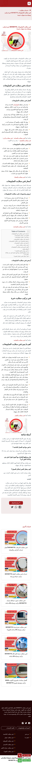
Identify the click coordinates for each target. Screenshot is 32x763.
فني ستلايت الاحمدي (8, 744)
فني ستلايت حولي (9, 737)
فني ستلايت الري (8, 138)
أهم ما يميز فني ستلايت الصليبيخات (19, 247)
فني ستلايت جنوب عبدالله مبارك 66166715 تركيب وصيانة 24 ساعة (16, 602)
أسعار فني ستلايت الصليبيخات (21, 239)
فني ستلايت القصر (20, 415)
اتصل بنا (27, 737)
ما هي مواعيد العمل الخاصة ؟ (22, 251)
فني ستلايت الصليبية (19, 340)
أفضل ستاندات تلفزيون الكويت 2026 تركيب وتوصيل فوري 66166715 (16, 681)
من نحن (27, 734)
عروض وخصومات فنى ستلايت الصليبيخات (19, 241)
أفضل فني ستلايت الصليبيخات (21, 235)
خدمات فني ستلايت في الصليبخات (20, 233)
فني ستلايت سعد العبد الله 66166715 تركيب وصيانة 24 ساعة (16, 655)
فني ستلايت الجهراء (8, 751)
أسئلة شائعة (25, 249)
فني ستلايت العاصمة (25, 140)
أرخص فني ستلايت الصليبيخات (21, 243)
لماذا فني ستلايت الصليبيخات (22, 237)
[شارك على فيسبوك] (20, 507)
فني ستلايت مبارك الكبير (7, 748)
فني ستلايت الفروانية (8, 741)
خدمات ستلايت (24, 10)
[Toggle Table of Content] (27, 231)
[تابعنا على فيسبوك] (29, 723)
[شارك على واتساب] (16, 507)
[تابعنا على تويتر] (26, 723)
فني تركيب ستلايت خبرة (22, 245)
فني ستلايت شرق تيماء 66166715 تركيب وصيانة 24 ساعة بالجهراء (16, 628)
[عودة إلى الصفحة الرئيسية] (30, 10)
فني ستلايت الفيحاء (19, 177)
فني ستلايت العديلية (19, 138)
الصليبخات (16, 104)
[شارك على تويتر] (12, 507)
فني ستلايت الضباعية (19, 226)
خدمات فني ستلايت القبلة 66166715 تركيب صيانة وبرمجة (16, 575)
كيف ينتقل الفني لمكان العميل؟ (21, 256)
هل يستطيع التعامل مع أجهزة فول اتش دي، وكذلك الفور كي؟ (17, 253)
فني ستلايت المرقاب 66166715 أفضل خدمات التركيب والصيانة (16, 549)
